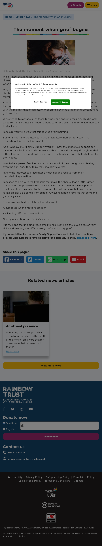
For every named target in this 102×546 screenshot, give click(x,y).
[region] (51, 93)
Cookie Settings (40, 102)
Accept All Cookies (60, 102)
